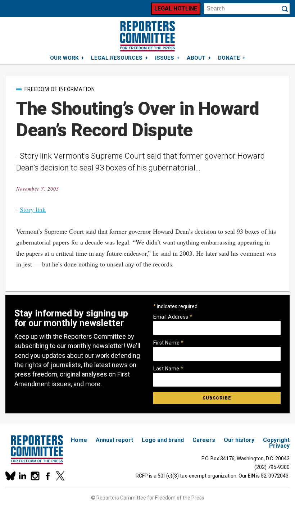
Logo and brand (163, 440)
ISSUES (164, 58)
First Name (168, 342)
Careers (203, 440)
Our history (239, 440)
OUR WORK (64, 58)
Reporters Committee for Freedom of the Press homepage (147, 36)
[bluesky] (9, 475)
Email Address (172, 316)
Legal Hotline (175, 8)
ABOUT (196, 58)
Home (79, 440)
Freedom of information (59, 89)
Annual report (114, 440)
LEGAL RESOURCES (116, 58)
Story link (33, 209)
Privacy (279, 445)
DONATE (229, 58)
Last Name (168, 368)
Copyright (276, 440)
